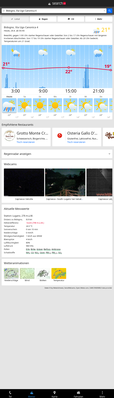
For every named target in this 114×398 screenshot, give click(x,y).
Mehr (99, 19)
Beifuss (47, 249)
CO (32, 252)
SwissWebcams (69, 288)
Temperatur (58, 280)
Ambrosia (56, 249)
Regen (45, 19)
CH (72, 19)
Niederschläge (11, 280)
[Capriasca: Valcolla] (24, 182)
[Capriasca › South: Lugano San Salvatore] (65, 182)
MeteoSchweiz (58, 288)
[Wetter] (49, 3)
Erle (28, 249)
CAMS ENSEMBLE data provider (100, 288)
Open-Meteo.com (82, 288)
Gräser (40, 249)
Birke (33, 249)
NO (37, 252)
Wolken (43, 280)
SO (60, 252)
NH (28, 252)
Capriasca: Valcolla (24, 199)
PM (48, 252)
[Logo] (59, 3)
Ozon (42, 252)
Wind (27, 280)
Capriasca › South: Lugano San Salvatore (65, 199)
